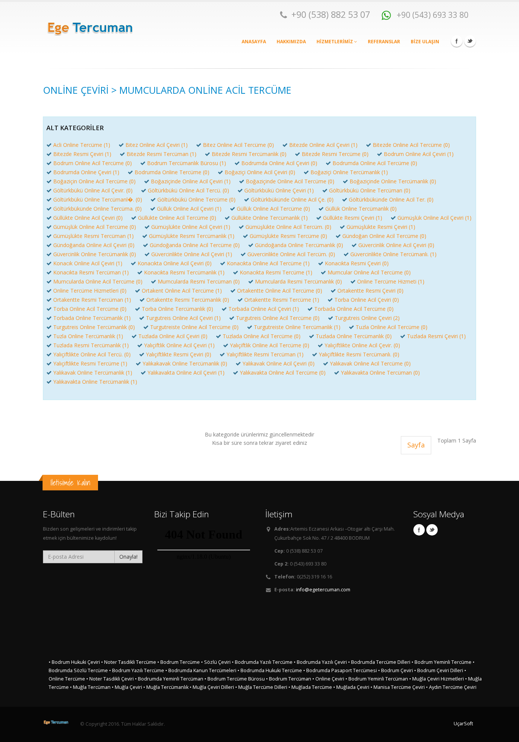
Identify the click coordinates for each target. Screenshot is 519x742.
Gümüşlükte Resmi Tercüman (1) (93, 235)
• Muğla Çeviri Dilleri (212, 687)
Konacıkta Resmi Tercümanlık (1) (184, 272)
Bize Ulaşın (425, 41)
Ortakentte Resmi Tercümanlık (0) (187, 299)
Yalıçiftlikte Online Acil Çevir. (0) (362, 345)
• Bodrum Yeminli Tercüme (441, 662)
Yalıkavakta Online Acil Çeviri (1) (186, 372)
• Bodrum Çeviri (396, 670)
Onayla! (128, 556)
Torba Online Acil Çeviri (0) (366, 299)
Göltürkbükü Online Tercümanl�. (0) (97, 199)
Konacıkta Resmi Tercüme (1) (276, 272)
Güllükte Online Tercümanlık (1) (269, 217)
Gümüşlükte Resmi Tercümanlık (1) (191, 235)
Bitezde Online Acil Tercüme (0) (411, 144)
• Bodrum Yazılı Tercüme (136, 670)
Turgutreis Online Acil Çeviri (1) (183, 317)
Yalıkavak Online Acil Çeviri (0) (278, 363)
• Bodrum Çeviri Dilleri (438, 670)
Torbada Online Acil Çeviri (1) (263, 308)
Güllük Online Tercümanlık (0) (361, 208)
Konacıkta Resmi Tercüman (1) (91, 272)
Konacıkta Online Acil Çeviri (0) (175, 263)
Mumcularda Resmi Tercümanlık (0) (298, 281)
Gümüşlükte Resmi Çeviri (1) (381, 226)
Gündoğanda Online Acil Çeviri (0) (93, 245)
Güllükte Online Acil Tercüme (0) (177, 217)
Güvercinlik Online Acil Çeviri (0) (396, 245)
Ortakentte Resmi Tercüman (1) (92, 299)
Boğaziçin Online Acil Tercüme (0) (94, 181)
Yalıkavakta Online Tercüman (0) (380, 372)
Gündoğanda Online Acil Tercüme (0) (195, 245)
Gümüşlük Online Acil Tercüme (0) (94, 226)
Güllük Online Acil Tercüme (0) (273, 208)
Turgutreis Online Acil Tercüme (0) (278, 317)
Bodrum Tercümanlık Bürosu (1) (186, 163)
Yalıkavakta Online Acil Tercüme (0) (283, 372)
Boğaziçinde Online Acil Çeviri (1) (191, 181)
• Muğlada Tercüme (310, 687)
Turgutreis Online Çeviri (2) (367, 317)
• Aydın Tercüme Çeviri (451, 687)
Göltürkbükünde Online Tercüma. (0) (97, 208)
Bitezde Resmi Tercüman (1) (161, 154)
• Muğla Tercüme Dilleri (261, 687)
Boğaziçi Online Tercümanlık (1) (349, 172)
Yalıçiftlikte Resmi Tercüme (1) (90, 363)
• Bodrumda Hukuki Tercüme (269, 670)
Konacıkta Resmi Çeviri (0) (357, 263)
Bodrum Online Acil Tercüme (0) (92, 163)
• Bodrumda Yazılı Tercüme (262, 662)
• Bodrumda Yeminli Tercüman (169, 679)
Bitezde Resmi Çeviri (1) (82, 154)
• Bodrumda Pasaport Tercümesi (340, 670)
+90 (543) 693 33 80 (431, 14)
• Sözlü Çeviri (216, 662)
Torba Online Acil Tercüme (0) (90, 308)
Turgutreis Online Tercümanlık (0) (94, 327)
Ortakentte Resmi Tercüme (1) (281, 299)
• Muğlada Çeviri (351, 687)
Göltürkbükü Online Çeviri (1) (279, 190)
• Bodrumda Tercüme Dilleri (379, 662)
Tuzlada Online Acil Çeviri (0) (172, 336)
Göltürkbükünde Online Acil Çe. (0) (292, 199)
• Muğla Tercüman (90, 687)
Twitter (470, 41)
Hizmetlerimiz (335, 41)
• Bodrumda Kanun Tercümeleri (200, 670)
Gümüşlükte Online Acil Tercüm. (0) (288, 226)
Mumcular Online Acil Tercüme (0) (369, 272)
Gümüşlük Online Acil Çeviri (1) (434, 217)
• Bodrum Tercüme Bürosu (234, 679)
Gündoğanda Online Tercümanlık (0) (299, 245)
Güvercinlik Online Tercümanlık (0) (94, 254)
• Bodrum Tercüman (288, 679)
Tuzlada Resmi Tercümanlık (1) (91, 345)
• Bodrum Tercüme (178, 662)
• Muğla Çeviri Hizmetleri (436, 679)
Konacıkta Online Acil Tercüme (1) (268, 263)
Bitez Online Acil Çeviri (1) (156, 144)
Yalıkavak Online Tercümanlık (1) (92, 372)
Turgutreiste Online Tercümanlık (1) (297, 327)
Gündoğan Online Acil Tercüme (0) (384, 235)
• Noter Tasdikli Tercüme (128, 662)
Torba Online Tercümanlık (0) (177, 308)
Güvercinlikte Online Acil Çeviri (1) (191, 254)
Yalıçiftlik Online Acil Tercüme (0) (269, 345)
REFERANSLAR (384, 41)
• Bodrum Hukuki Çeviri (74, 662)
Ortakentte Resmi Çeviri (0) (370, 290)
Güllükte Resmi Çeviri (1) (352, 217)
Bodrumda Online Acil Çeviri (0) (279, 163)
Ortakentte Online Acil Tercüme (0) (279, 290)
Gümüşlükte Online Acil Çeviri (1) (190, 226)
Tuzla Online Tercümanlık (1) (88, 336)
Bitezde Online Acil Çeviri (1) (323, 144)
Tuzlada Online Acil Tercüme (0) (262, 336)
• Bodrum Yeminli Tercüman (376, 679)
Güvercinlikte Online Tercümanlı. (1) (393, 254)
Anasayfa (254, 41)
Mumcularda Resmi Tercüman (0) (199, 281)
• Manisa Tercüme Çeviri (397, 687)
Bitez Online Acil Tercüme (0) (238, 144)
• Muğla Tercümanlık (165, 687)
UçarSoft (463, 723)
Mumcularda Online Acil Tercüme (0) (97, 281)
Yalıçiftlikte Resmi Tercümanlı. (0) (359, 354)
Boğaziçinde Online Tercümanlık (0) (393, 181)
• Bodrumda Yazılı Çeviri (320, 662)
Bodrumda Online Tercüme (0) (171, 172)
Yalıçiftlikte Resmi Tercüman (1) (265, 354)
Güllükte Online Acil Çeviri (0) (88, 217)
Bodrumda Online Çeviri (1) (86, 172)
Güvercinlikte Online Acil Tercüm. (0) (291, 254)
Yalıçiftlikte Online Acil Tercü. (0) (92, 354)
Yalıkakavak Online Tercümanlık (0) (184, 363)
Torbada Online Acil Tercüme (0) (354, 308)
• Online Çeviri (328, 679)
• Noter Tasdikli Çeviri (110, 679)
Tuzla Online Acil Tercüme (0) (391, 327)
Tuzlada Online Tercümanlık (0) (354, 336)
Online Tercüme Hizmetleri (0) (90, 290)
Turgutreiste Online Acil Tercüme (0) (194, 327)
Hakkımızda (291, 41)
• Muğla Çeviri (127, 687)
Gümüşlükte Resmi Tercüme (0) (288, 235)
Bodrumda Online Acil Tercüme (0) (374, 163)
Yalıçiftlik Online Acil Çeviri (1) (179, 345)
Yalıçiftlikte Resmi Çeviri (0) (178, 354)
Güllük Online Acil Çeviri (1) (189, 208)
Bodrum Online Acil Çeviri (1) (419, 154)
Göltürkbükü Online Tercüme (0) (196, 199)
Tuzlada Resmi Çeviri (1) (436, 336)
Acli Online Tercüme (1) (81, 144)
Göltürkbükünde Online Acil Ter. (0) (391, 199)
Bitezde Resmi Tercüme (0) (335, 154)
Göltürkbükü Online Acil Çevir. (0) (93, 190)
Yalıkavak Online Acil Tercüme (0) (370, 363)
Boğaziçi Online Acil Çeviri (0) (260, 172)
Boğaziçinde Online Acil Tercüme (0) (290, 181)
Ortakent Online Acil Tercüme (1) (182, 290)
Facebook (456, 41)
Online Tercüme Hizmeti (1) (390, 281)
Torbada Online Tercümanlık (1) (92, 317)
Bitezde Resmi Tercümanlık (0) (249, 154)
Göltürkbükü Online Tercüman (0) (369, 190)
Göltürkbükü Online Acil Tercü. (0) (188, 190)
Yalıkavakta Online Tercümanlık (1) (95, 381)
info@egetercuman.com (323, 589)
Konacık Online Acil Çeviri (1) (87, 263)
